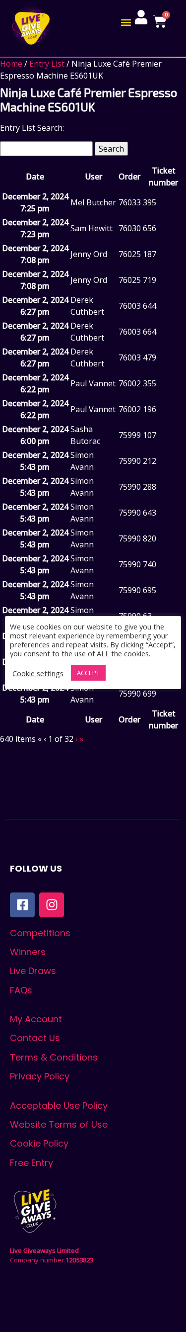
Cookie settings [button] (37, 673)
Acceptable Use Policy (59, 1105)
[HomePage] (31, 26)
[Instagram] (51, 904)
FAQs (21, 990)
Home (11, 63)
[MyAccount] (141, 17)
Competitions (40, 933)
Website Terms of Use (59, 1124)
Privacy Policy (39, 1076)
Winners (28, 952)
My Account (36, 1019)
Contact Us (35, 1038)
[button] (126, 22)
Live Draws (33, 971)
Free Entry (31, 1162)
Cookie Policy (39, 1143)
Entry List (46, 63)
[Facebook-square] (22, 904)
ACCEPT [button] (88, 672)
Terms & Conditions (54, 1057)
